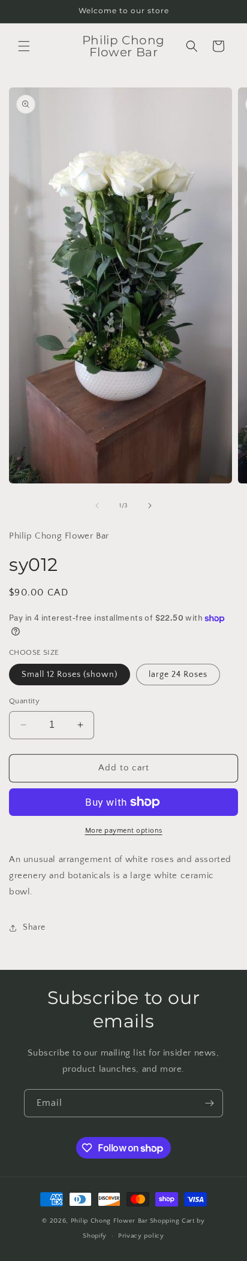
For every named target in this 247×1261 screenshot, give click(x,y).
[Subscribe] (209, 1103)
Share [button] (34, 927)
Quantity (24, 701)
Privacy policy (141, 1235)
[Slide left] (97, 505)
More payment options (123, 830)
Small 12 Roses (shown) (70, 674)
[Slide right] (150, 505)
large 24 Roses (178, 674)
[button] (24, 46)
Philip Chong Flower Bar (109, 1220)
